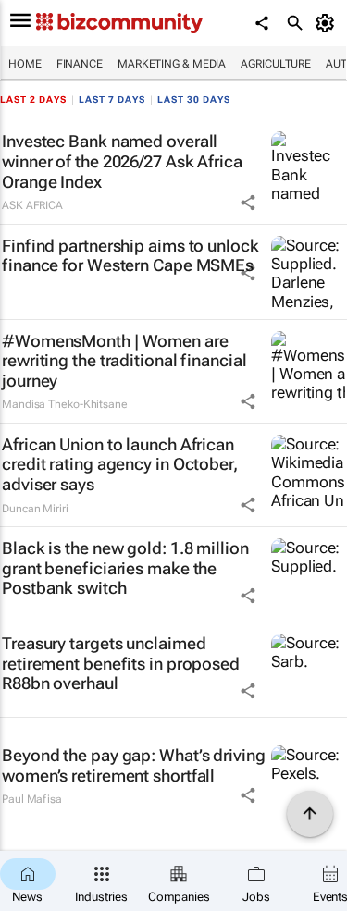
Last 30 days (193, 99)
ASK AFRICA (32, 205)
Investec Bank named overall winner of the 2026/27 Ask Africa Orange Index (122, 161)
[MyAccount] (328, 23)
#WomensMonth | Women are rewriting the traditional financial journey (124, 360)
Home (25, 63)
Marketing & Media (172, 63)
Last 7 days (112, 99)
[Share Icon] (248, 202)
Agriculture (276, 63)
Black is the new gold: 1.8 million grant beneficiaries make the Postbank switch (125, 567)
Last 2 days (33, 99)
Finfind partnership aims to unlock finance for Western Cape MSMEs (130, 256)
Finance (79, 63)
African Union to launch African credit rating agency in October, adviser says (120, 464)
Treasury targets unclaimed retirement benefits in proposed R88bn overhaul (121, 663)
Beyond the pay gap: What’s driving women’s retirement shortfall (134, 765)
